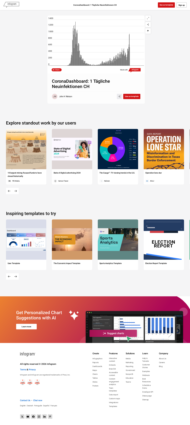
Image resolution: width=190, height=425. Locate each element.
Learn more (26, 326)
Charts (94, 374)
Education (129, 378)
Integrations (113, 402)
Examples (146, 371)
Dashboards (97, 366)
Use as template (166, 5)
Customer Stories (146, 366)
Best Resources (146, 380)
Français (53, 406)
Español (46, 406)
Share (57, 70)
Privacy (32, 369)
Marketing (129, 362)
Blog (161, 366)
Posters (95, 386)
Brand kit (112, 369)
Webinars (146, 375)
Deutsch (30, 406)
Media (128, 359)
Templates (113, 406)
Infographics (97, 359)
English (23, 406)
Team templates (113, 389)
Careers (162, 362)
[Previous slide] (9, 191)
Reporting (129, 366)
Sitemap (145, 400)
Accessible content (113, 373)
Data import (113, 395)
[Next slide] (15, 191)
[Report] (148, 31)
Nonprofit (129, 374)
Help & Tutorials (145, 359)
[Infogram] (11, 5)
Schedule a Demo (146, 386)
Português (38, 406)
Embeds (112, 365)
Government (130, 370)
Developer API (147, 392)
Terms (23, 369)
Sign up (181, 5)
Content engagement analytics (114, 381)
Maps (94, 370)
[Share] (148, 24)
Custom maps (114, 399)
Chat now (37, 400)
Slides (94, 382)
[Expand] (148, 18)
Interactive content (113, 359)
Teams (128, 382)
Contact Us (25, 400)
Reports (95, 362)
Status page (147, 396)
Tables (95, 378)
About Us (162, 359)
